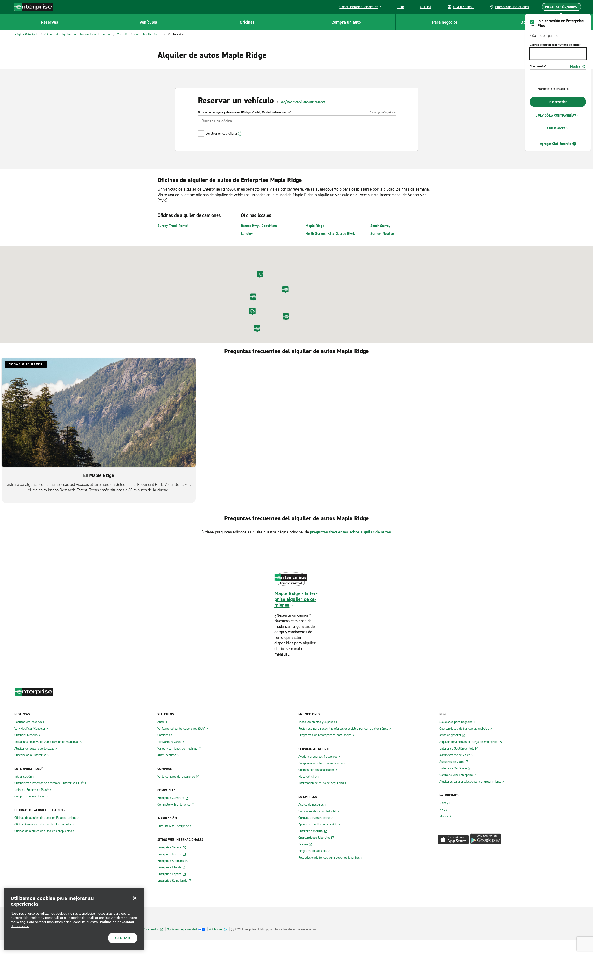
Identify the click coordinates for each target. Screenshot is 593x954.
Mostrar (575, 66)
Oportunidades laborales (361, 7)
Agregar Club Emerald (555, 143)
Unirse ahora (556, 128)
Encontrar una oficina (512, 6)
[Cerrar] (134, 898)
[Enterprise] (33, 7)
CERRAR (122, 938)
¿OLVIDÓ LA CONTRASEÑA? (556, 115)
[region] (74, 919)
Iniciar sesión (558, 102)
